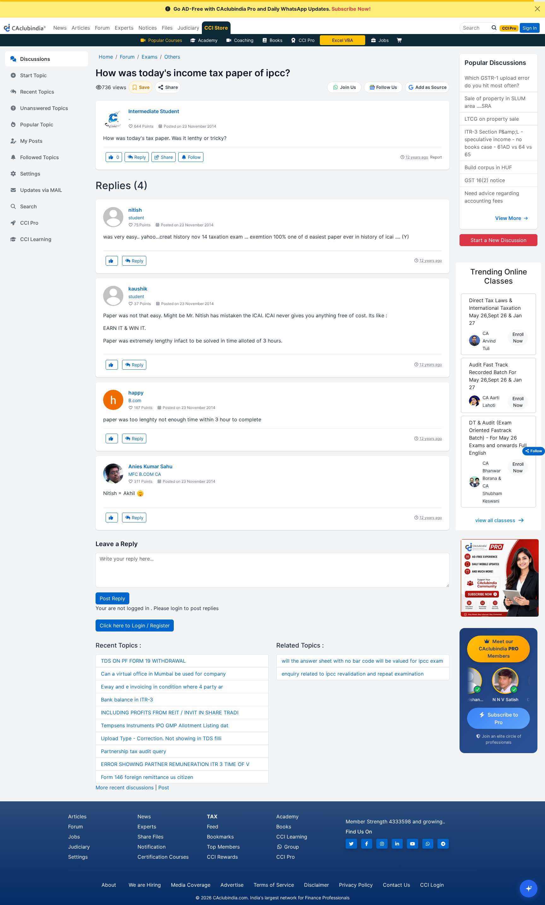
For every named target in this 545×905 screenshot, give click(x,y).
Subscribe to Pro (503, 718)
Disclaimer (316, 885)
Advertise (231, 885)
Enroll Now (518, 337)
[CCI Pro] (498, 578)
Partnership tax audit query (133, 751)
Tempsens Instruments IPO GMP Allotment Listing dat (164, 725)
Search (28, 206)
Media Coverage (190, 885)
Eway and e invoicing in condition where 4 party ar (162, 686)
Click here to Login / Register (135, 625)
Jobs (383, 40)
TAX (212, 816)
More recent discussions (125, 787)
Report (436, 157)
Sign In (530, 28)
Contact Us (396, 885)
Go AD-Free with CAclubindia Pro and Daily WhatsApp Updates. (272, 9)
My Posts (31, 141)
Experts (147, 826)
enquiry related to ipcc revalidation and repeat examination (353, 674)
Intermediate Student (153, 111)
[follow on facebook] (366, 844)
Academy (208, 40)
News (144, 816)
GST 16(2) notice (485, 180)
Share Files (150, 836)
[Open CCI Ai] (528, 888)
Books (276, 40)
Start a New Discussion (498, 240)
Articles (77, 816)
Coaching (244, 40)
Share (166, 157)
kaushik (137, 288)
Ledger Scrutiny (342, 40)
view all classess (495, 520)
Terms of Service (274, 885)
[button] (492, 28)
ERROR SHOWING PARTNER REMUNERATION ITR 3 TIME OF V (175, 764)
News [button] (60, 28)
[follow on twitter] (351, 844)
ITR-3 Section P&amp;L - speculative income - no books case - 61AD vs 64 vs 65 (498, 143)
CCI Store (216, 28)
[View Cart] (401, 40)
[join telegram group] (443, 844)
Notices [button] (147, 28)
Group (291, 847)
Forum (75, 826)
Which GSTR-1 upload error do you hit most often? (497, 82)
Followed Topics (39, 157)
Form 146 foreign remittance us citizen (147, 777)
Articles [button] (81, 28)
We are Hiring (145, 885)
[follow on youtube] (412, 844)
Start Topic (33, 75)
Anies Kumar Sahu (150, 466)
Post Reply (112, 598)
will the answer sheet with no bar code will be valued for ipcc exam (362, 661)
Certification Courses (163, 857)
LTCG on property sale (492, 119)
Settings (30, 173)
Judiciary (79, 847)
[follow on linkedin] (397, 844)
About (109, 885)
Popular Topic (36, 124)
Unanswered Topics (44, 108)
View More (508, 218)
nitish (135, 210)
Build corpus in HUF (488, 167)
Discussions (35, 59)
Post (163, 787)
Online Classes (498, 276)
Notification (152, 847)
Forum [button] (102, 28)
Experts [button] (124, 28)
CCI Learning (35, 239)
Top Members (223, 847)
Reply (139, 157)
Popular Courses (165, 40)
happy (136, 392)
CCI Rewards (222, 857)
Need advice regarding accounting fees (492, 197)
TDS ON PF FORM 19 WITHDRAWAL (143, 661)
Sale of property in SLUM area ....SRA (495, 102)
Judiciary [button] (188, 28)
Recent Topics (37, 92)
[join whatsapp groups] (428, 844)
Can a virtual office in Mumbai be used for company (163, 674)
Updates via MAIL (41, 190)
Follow (194, 157)
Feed (212, 826)
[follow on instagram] (382, 844)
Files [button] (167, 28)
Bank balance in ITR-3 (127, 699)
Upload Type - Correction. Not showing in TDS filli (161, 738)
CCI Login (432, 885)
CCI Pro (306, 40)
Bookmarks (220, 836)
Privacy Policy (356, 885)
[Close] (537, 9)
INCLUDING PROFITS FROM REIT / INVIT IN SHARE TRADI (169, 712)
